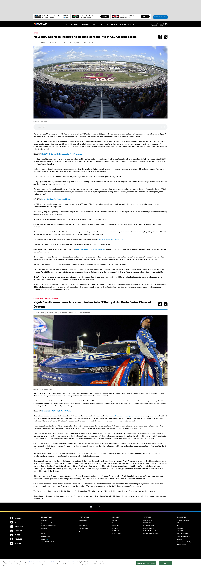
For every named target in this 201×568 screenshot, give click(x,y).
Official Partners (83, 525)
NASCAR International (183, 533)
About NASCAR (83, 520)
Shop (161, 24)
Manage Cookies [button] (45, 536)
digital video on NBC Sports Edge (111, 239)
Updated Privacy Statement (48, 525)
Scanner (114, 523)
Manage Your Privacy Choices (146, 563)
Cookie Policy (53, 562)
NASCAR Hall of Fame (183, 536)
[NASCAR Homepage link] (100, 505)
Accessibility (44, 528)
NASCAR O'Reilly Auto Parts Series (46, 298)
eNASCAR (180, 531)
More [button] (130, 24)
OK (165, 563)
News (66, 24)
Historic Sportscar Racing (184, 542)
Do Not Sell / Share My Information (50, 542)
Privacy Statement (34, 562)
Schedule (74, 24)
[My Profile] (166, 24)
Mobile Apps (115, 525)
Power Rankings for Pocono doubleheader (57, 199)
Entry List (104, 24)
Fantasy (114, 24)
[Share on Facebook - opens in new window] (160, 38)
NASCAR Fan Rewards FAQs (150, 533)
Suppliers (43, 531)
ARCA (178, 525)
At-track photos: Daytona (61, 411)
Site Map (43, 533)
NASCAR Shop (116, 533)
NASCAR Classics (117, 531)
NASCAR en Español (183, 520)
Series (36, 33)
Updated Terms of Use (47, 523)
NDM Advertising (83, 528)
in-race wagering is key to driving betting (90, 249)
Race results (46, 411)
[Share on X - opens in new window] (166, 38)
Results (104, 16)
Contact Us (44, 520)
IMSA (178, 523)
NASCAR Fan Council (148, 528)
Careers (81, 523)
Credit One (180, 539)
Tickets (154, 24)
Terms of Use (71, 562)
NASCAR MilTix (147, 523)
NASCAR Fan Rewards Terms (151, 531)
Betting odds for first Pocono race (69, 154)
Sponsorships (82, 531)
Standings (84, 24)
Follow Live (115, 528)
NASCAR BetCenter (48, 154)
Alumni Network (181, 544)
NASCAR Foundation (148, 525)
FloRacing (180, 528)
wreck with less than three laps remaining (123, 416)
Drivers (123, 24)
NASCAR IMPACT (147, 520)
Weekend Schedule (160, 17)
